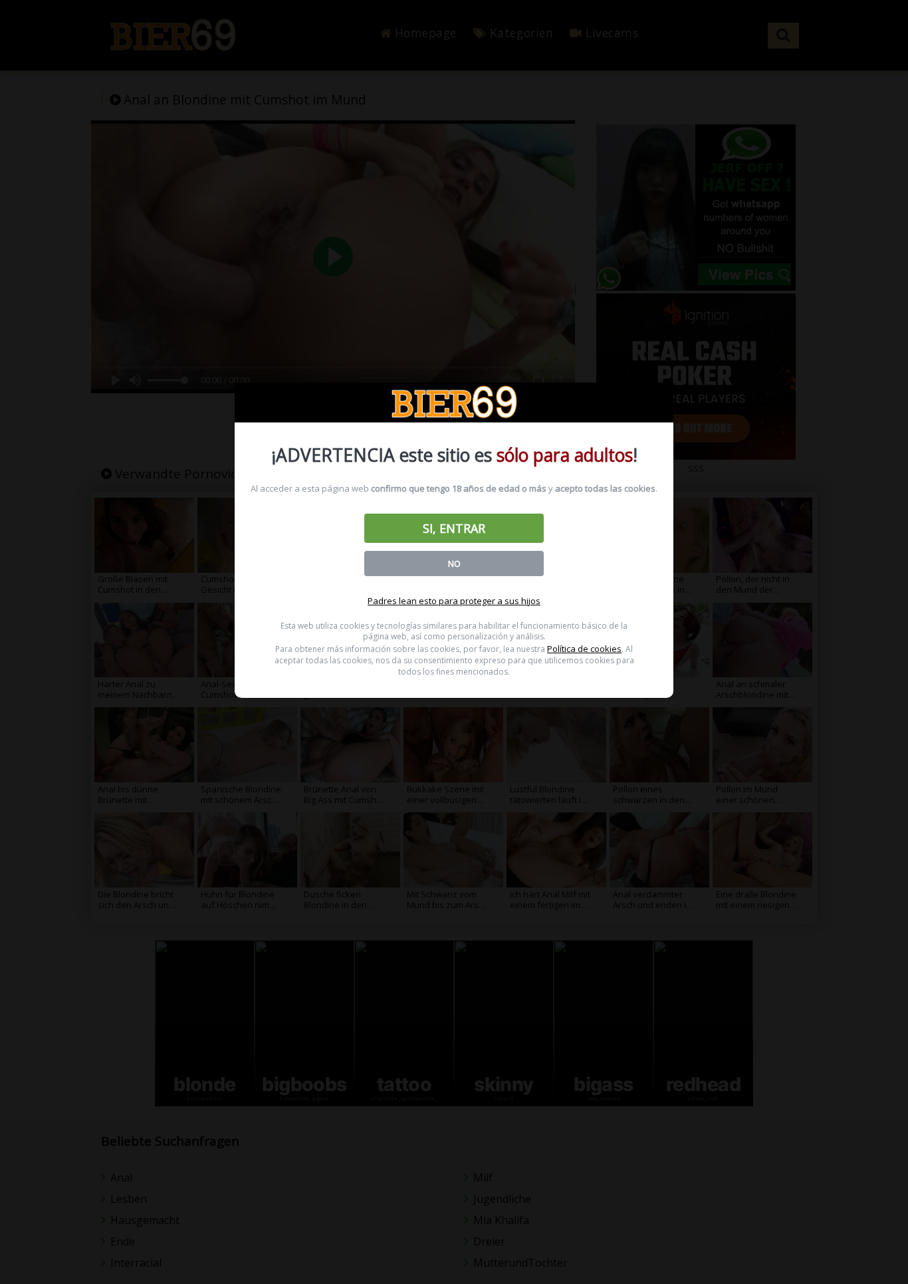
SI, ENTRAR (454, 528)
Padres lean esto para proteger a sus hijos (454, 601)
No (454, 563)
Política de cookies (584, 649)
